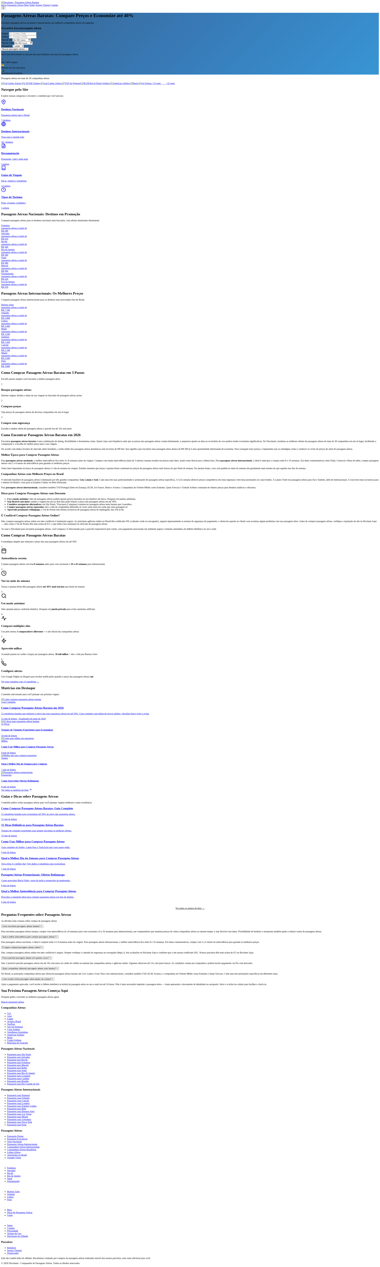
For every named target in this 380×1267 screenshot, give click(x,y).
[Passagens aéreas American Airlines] (120, 83)
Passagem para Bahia (17, 1068)
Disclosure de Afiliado (17, 1236)
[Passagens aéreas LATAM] (31, 83)
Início (4, 5)
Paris (9, 1199)
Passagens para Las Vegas (19, 1114)
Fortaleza (11, 1168)
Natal (9, 1178)
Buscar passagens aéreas (12, 1002)
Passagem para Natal (17, 1070)
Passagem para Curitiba (18, 1078)
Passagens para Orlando (18, 1098)
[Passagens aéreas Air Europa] (145, 83)
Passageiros (6, 46)
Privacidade (12, 1231)
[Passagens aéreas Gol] (11, 83)
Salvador (11, 1170)
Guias (10, 1215)
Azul (9, 1016)
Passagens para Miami (17, 1116)
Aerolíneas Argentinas (17, 1032)
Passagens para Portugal (18, 1095)
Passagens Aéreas (15, 5)
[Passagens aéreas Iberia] (134, 83)
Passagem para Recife (17, 1060)
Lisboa (10, 1197)
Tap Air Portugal (15, 1027)
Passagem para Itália (16, 1108)
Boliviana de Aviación (17, 1043)
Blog (26, 5)
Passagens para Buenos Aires (20, 1111)
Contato (54, 5)
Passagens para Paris (16, 1125)
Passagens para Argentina (19, 1119)
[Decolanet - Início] (20, 2)
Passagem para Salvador (18, 1057)
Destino (4, 36)
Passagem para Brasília (18, 1081)
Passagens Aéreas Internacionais (22, 1144)
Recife (10, 1173)
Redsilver (11, 1247)
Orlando (11, 1194)
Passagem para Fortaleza (18, 1062)
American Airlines (15, 1035)
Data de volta (7, 43)
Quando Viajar (14, 1157)
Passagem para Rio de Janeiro (21, 1073)
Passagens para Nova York (19, 1122)
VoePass (11, 1024)
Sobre (32, 5)
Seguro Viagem (42, 5)
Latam (10, 1018)
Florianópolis (13, 1181)
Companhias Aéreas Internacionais (23, 1147)
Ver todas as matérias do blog (15, 790)
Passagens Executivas (17, 1139)
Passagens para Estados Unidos (22, 1106)
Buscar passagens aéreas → (14, 49)
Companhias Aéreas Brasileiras (21, 1149)
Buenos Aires (13, 1191)
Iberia (9, 1037)
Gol (9, 1013)
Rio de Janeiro (14, 1176)
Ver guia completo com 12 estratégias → (20, 681)
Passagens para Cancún (18, 1100)
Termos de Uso (14, 1233)
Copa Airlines (13, 1029)
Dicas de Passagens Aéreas (19, 1212)
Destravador (13, 1253)
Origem (4, 33)
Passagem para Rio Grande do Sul (23, 1084)
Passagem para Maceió (17, 1065)
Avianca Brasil (14, 1021)
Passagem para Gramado (18, 1076)
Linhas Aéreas (13, 1152)
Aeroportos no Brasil (17, 1155)
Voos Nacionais (14, 1141)
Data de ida (6, 40)
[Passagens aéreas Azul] (51, 83)
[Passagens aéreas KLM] (95, 83)
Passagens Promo (15, 1136)
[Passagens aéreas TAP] (71, 83)
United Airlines (14, 1040)
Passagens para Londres (18, 1103)
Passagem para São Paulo (19, 1054)
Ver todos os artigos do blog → (190, 908)
